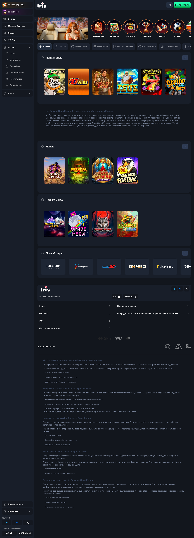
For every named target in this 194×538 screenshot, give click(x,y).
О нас (41, 306)
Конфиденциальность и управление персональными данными (147, 313)
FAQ (41, 321)
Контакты (43, 313)
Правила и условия (126, 306)
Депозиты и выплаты (49, 328)
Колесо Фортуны (16, 5)
